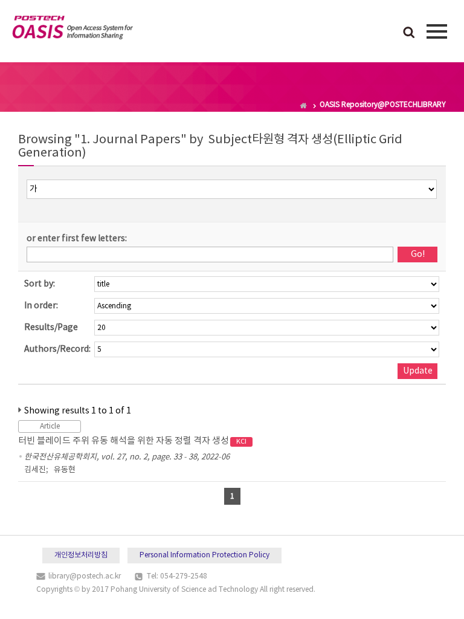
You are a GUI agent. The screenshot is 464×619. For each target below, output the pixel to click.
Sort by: (39, 284)
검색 (409, 33)
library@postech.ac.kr (84, 576)
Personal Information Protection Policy (204, 555)
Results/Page (51, 327)
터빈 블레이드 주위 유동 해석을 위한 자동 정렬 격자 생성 (132, 441)
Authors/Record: (57, 349)
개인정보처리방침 (81, 555)
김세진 (35, 470)
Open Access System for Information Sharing (72, 30)
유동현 (65, 470)
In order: (41, 306)
